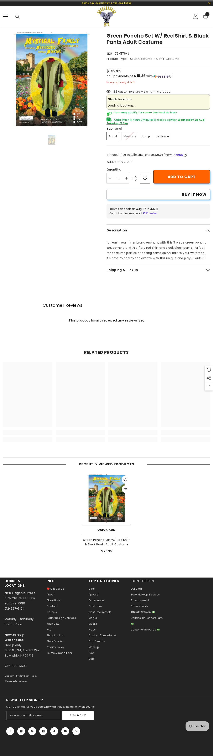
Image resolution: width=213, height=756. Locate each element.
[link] (145, 178)
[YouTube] (65, 731)
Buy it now (194, 194)
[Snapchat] (54, 731)
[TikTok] (43, 731)
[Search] (17, 16)
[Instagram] (21, 731)
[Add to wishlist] (125, 479)
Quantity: (113, 169)
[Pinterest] (32, 731)
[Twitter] (76, 731)
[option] (51, 79)
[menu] (5, 16)
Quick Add (106, 530)
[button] (158, 76)
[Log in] (195, 16)
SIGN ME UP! (78, 715)
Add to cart (181, 177)
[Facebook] (10, 731)
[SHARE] (136, 178)
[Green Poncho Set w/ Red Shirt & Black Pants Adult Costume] (106, 498)
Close (209, 3)
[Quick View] (125, 489)
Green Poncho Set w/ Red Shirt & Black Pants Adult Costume (106, 542)
